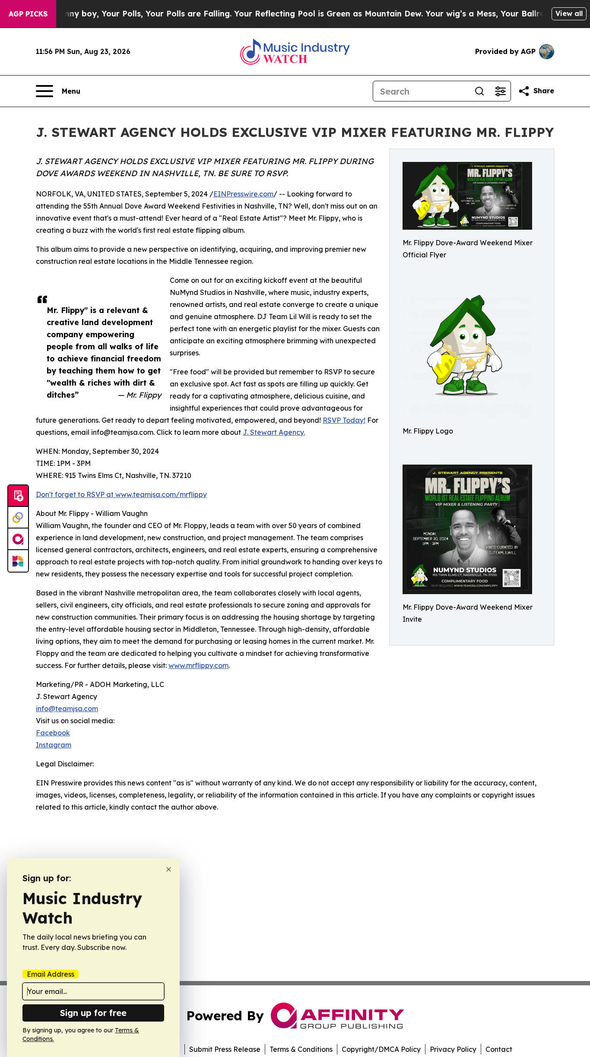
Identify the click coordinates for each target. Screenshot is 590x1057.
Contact (498, 1049)
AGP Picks (28, 13)
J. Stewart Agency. (274, 432)
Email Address (50, 974)
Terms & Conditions (301, 1049)
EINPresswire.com (243, 194)
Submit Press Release (224, 1049)
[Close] (169, 869)
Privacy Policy (453, 1049)
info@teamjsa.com (67, 708)
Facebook (53, 732)
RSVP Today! (344, 420)
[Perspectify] (18, 517)
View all (569, 13)
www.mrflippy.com (198, 665)
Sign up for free (93, 1012)
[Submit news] (18, 496)
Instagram (53, 745)
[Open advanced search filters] (500, 91)
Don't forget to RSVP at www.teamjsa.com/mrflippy (121, 494)
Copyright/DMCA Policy (381, 1049)
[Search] (479, 91)
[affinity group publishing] (18, 539)
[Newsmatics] (18, 561)
